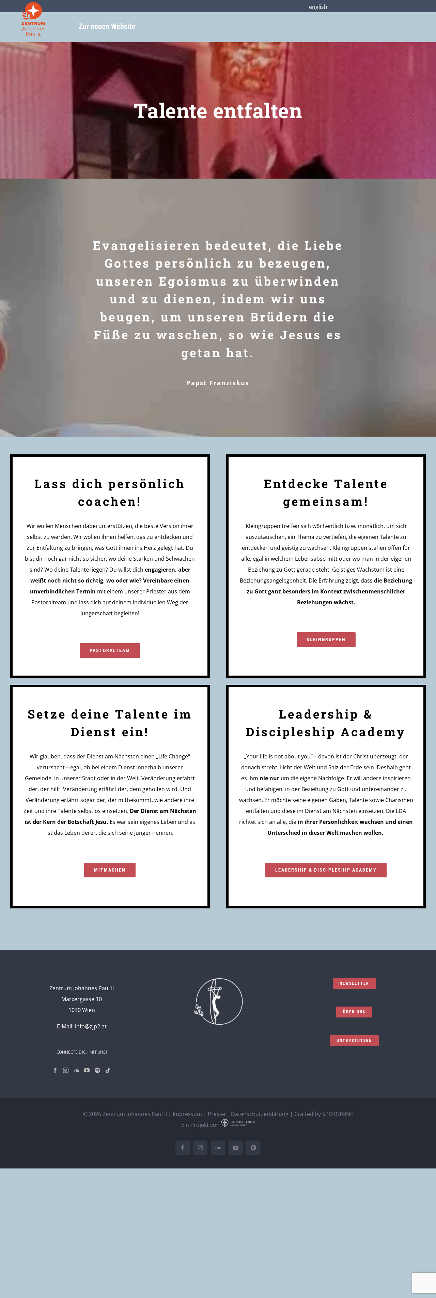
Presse (216, 1114)
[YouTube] (87, 1070)
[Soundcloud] (76, 1070)
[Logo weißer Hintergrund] (33, 5)
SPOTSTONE (337, 1114)
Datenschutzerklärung (260, 1114)
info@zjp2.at (91, 1026)
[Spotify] (97, 1070)
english (318, 7)
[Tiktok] (108, 1070)
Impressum (187, 1114)
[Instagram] (65, 1070)
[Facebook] (55, 1070)
